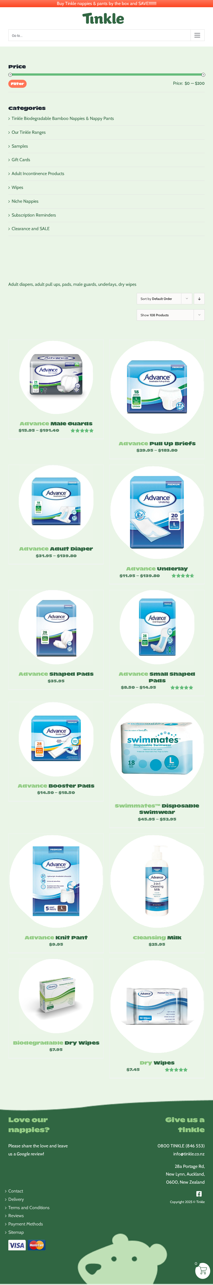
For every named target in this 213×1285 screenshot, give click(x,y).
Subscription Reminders (34, 215)
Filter (17, 83)
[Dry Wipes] (157, 1006)
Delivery (16, 1199)
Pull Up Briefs (157, 443)
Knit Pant (56, 937)
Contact (15, 1191)
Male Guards (56, 423)
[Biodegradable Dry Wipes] (56, 996)
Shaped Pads (56, 673)
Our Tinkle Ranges (29, 132)
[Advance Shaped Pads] (56, 627)
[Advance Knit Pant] (56, 881)
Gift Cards (21, 159)
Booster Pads (56, 785)
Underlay (157, 568)
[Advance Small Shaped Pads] (157, 627)
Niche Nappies (25, 201)
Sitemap (16, 1232)
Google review (30, 1153)
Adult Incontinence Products (38, 173)
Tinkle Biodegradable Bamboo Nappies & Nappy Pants (63, 118)
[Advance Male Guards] (56, 377)
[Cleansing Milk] (157, 881)
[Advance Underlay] (157, 512)
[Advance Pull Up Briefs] (157, 387)
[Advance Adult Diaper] (56, 502)
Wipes (157, 1062)
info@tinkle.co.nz (189, 1153)
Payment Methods (25, 1224)
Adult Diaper (56, 548)
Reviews (16, 1215)
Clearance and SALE (31, 228)
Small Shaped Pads (157, 676)
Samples (20, 146)
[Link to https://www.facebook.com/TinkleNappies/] (199, 1194)
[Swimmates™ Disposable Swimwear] (157, 749)
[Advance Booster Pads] (56, 739)
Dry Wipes (56, 1042)
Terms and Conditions (29, 1207)
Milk (157, 937)
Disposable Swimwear (157, 808)
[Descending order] (199, 298)
